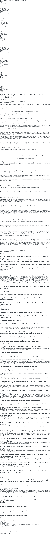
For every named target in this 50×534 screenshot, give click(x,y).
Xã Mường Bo (45, 279)
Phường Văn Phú (30, 282)
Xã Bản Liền (21, 280)
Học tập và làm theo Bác (4, 9)
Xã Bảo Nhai (17, 280)
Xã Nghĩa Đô (21, 279)
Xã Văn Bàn (39, 278)
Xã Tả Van (4, 280)
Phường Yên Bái (36, 282)
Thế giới (1, 36)
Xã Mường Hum (43, 277)
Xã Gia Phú (38, 277)
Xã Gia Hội (10, 274)
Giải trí (1, 28)
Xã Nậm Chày (17, 278)
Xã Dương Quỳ (44, 278)
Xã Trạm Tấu (40, 273)
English (1, 1)
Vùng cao (1, 41)
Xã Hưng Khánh (36, 276)
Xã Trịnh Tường (12, 278)
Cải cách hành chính (4, 23)
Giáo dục (1, 20)
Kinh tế (1, 12)
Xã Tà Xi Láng (42, 281)
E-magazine (2, 86)
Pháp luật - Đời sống (3, 33)
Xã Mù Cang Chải (26, 273)
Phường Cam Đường (6, 283)
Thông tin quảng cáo (4, 89)
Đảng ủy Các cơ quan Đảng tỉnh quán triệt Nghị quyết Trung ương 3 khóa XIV (21, 407)
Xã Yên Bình (23, 276)
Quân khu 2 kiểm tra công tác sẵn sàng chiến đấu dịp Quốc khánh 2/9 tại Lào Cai (22, 359)
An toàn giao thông (3, 34)
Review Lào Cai (2, 39)
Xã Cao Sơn (5, 281)
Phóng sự (1, 37)
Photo (1, 85)
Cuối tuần (2, 44)
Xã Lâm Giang (2, 275)
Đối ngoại (1, 11)
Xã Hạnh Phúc (45, 273)
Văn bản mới (2, 449)
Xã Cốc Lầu (12, 280)
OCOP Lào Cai (2, 14)
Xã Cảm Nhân (8, 276)
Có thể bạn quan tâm (4, 309)
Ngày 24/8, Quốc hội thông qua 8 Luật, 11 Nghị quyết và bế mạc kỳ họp (19, 497)
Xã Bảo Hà (41, 279)
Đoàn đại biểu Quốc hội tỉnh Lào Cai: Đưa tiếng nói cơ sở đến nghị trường (19, 324)
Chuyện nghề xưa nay (4, 27)
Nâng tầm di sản (4, 291)
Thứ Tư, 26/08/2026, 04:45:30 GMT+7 (6, 0)
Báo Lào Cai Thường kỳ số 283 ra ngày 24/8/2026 (13, 515)
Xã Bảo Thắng (27, 277)
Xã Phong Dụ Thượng (4, 282)
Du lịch (1, 30)
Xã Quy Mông (2, 277)
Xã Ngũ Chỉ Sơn (24, 281)
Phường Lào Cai (13, 283)
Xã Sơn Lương (14, 274)
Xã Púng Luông (32, 273)
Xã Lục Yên (35, 275)
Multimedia (2, 83)
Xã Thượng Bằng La (24, 274)
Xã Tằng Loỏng (33, 277)
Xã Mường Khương (44, 280)
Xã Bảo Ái (27, 276)
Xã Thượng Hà (26, 279)
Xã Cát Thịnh (47, 281)
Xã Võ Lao (30, 278)
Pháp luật (1, 31)
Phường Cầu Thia (24, 282)
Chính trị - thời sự (3, 7)
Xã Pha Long (39, 280)
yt (1, 2)
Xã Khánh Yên (34, 278)
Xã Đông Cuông (8, 275)
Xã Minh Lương (7, 279)
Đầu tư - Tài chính (3, 17)
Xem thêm (2, 501)
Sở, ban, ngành (11, 273)
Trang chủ (2, 6)
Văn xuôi (1, 65)
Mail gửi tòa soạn (16, 0)
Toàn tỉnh (16, 273)
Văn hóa (1, 25)
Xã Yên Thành (13, 276)
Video (1, 84)
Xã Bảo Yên (17, 279)
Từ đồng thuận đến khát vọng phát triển (11, 352)
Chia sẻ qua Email (22, 101)
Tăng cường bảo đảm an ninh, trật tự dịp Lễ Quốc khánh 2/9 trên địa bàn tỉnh (21, 294)
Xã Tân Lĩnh (39, 275)
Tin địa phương (3, 271)
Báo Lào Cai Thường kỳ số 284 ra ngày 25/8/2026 (13, 511)
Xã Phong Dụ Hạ (42, 274)
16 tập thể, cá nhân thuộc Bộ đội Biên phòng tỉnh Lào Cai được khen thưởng (20, 346)
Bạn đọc (1, 24)
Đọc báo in (2, 40)
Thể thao (1, 35)
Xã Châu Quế (47, 274)
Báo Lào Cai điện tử (3, 3)
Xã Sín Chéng (14, 281)
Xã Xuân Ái (21, 275)
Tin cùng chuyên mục (4, 343)
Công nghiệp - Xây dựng (4, 15)
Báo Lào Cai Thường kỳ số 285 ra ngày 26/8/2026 (13, 506)
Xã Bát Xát (27, 278)
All (0, 45)
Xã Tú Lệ (36, 273)
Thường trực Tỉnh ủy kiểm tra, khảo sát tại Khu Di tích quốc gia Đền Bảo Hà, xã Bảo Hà (23, 268)
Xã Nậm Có (37, 281)
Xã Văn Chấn (19, 274)
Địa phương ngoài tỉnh (4, 273)
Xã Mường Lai (3, 276)
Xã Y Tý (3, 278)
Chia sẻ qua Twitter (11, 101)
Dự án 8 (1, 91)
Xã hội (1, 19)
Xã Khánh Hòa (44, 275)
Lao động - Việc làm (3, 22)
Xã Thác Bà (18, 276)
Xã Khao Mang (20, 273)
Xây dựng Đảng (3, 8)
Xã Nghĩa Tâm (36, 274)
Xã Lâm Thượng (30, 275)
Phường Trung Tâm (17, 282)
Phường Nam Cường (43, 282)
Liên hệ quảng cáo (22, 0)
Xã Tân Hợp (13, 275)
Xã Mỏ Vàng (25, 275)
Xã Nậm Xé (19, 281)
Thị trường (2, 18)
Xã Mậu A (17, 275)
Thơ (0, 66)
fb (0, 2)
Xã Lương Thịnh (41, 276)
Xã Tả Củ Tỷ (29, 280)
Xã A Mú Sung (7, 278)
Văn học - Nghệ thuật (4, 26)
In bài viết (17, 101)
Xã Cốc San (7, 277)
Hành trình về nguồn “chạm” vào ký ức (10, 320)
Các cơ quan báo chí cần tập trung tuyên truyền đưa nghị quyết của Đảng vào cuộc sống (24, 337)
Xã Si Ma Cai (9, 281)
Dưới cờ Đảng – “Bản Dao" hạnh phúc (10, 488)
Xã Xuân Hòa (31, 279)
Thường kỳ (2, 42)
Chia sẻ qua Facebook (4, 101)
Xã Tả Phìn (8, 280)
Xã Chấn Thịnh (31, 274)
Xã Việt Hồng (46, 276)
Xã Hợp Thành (11, 277)
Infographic (2, 88)
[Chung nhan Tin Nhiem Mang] (5, 533)
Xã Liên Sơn (5, 274)
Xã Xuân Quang (22, 277)
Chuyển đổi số (2, 38)
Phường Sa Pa (18, 283)
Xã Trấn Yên (31, 276)
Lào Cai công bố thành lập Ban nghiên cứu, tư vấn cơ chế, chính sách (18, 260)
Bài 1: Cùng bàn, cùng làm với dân (20, 400)
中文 (3, 1)
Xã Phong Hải (16, 277)
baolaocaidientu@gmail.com (7, 526)
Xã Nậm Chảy (12, 279)
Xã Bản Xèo (22, 278)
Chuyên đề (2, 90)
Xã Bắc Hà (25, 280)
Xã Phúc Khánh (36, 279)
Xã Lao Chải (33, 281)
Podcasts (1, 87)
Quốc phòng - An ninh (4, 10)
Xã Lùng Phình (34, 280)
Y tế (0, 21)
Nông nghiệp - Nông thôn (4, 13)
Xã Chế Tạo (29, 281)
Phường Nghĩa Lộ (11, 282)
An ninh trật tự (2, 32)
